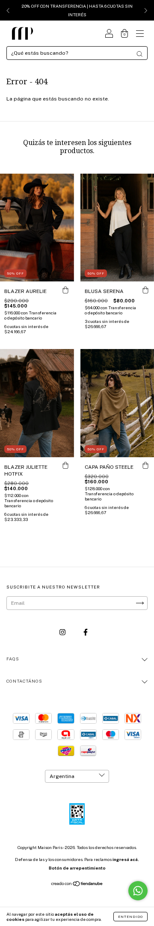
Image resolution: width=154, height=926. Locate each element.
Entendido (130, 916)
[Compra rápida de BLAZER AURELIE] (65, 290)
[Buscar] (139, 54)
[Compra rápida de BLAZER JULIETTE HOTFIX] (65, 465)
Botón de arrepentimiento (77, 867)
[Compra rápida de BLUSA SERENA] (145, 290)
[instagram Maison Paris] (63, 632)
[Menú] (140, 35)
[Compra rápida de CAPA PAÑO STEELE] (145, 465)
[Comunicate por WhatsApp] (138, 890)
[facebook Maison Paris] (85, 632)
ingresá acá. (126, 859)
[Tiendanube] (77, 885)
